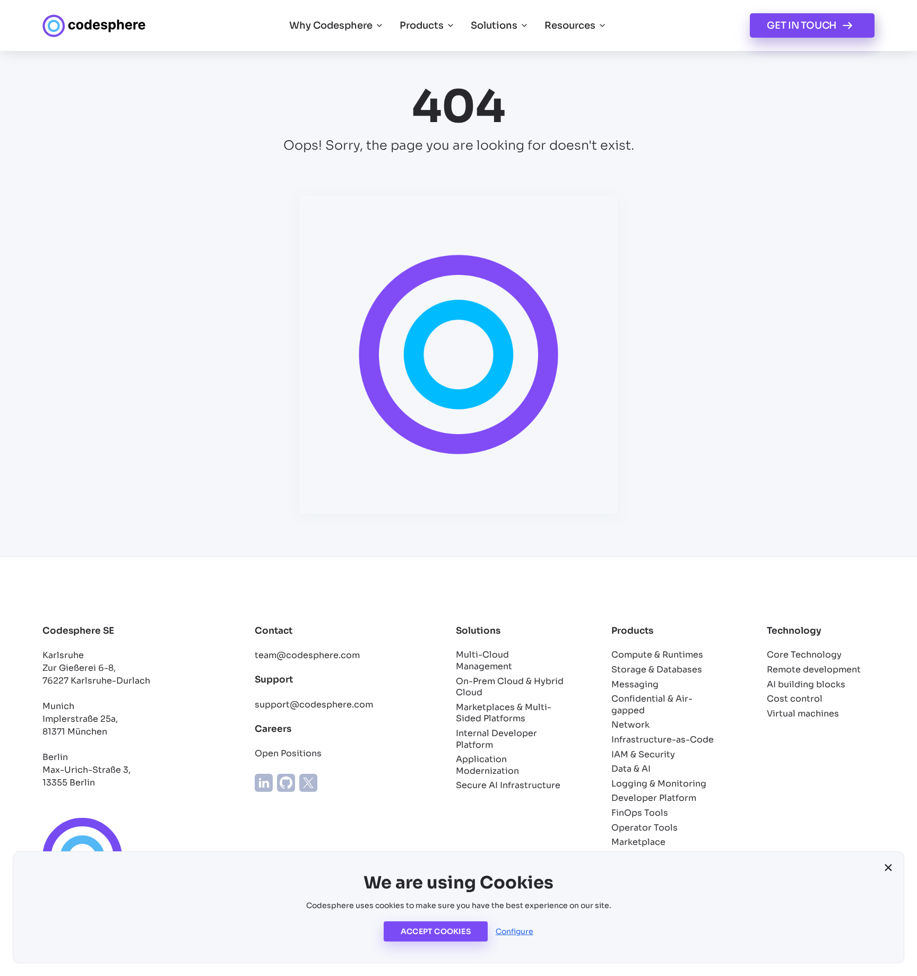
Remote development (814, 669)
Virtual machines (803, 713)
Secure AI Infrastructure (508, 785)
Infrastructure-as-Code (662, 739)
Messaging (635, 684)
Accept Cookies (436, 931)
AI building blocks (806, 684)
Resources (569, 25)
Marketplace (638, 842)
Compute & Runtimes (657, 654)
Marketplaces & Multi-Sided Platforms (503, 713)
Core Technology (804, 654)
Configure (514, 931)
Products (422, 25)
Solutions (494, 25)
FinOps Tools (639, 812)
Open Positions (288, 753)
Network (630, 724)
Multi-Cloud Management (484, 660)
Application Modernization (487, 765)
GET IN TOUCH (801, 25)
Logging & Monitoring (658, 783)
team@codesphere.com (307, 655)
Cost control (795, 698)
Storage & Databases (656, 669)
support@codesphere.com (314, 704)
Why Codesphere (331, 25)
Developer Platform (653, 798)
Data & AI (631, 768)
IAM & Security (643, 754)
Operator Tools (644, 827)
